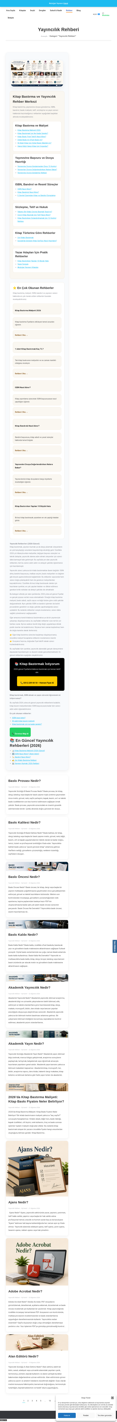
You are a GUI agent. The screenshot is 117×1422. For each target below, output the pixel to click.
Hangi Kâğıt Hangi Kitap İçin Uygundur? (32, 146)
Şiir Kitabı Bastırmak (25, 238)
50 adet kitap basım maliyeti (23, 721)
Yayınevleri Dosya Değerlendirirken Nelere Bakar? (37, 170)
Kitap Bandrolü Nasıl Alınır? (28, 192)
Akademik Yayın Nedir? (26, 1043)
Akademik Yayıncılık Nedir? (29, 987)
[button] (112, 1398)
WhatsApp (105, 15)
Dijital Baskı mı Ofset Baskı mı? (30, 140)
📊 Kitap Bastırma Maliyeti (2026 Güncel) (28, 751)
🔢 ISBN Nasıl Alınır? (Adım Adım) (25, 754)
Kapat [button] (65, 3)
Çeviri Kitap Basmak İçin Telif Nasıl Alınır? (34, 215)
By (24, 787)
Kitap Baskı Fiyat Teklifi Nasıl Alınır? (31, 137)
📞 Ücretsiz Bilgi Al (20, 734)
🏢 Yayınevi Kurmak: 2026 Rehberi (25, 763)
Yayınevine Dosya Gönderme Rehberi (32, 173)
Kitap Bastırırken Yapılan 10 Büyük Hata (33, 261)
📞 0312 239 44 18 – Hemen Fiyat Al (37, 683)
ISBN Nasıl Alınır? (24, 189)
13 (50, 1401)
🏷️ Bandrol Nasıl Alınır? (21, 757)
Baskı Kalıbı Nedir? (23, 934)
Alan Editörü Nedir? (23, 1356)
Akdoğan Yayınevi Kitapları (27, 267)
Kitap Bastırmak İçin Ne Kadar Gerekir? (32, 133)
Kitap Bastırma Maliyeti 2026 (29, 130)
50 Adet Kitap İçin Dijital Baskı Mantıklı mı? (34, 143)
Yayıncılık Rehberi (14, 787)
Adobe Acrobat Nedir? (25, 1291)
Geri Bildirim (115, 946)
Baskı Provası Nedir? (24, 781)
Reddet (86, 1415)
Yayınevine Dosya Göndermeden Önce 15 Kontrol (36, 166)
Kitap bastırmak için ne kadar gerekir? (27, 724)
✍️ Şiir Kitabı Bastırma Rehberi (24, 760)
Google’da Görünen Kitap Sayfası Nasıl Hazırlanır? (37, 241)
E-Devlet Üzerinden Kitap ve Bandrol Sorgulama (36, 195)
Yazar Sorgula (22, 264)
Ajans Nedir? (18, 1202)
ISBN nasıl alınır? (18, 718)
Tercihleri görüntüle (105, 1415)
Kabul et (67, 1415)
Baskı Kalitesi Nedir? (24, 822)
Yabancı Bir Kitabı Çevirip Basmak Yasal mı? (34, 212)
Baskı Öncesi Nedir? (24, 877)
